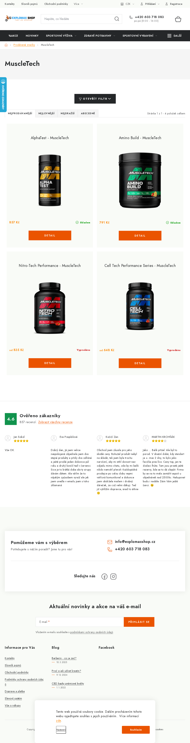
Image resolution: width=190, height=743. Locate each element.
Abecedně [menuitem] (88, 113)
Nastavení (61, 729)
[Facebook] (104, 577)
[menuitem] (13, 35)
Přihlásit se (139, 622)
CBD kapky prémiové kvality (68, 683)
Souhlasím (136, 729)
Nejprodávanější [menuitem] (20, 113)
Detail (50, 235)
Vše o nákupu (13, 705)
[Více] (174, 35)
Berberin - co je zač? (64, 658)
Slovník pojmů (29, 4)
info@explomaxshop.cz (135, 541)
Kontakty (9, 4)
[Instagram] (113, 577)
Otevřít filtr (95, 99)
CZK (128, 4)
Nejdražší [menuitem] (68, 113)
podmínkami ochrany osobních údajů (91, 632)
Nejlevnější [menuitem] (46, 113)
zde (58, 720)
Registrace (176, 4)
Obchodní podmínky (56, 4)
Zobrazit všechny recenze (55, 422)
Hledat (117, 19)
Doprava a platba (15, 691)
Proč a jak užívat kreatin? (66, 671)
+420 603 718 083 (149, 17)
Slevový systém (13, 698)
